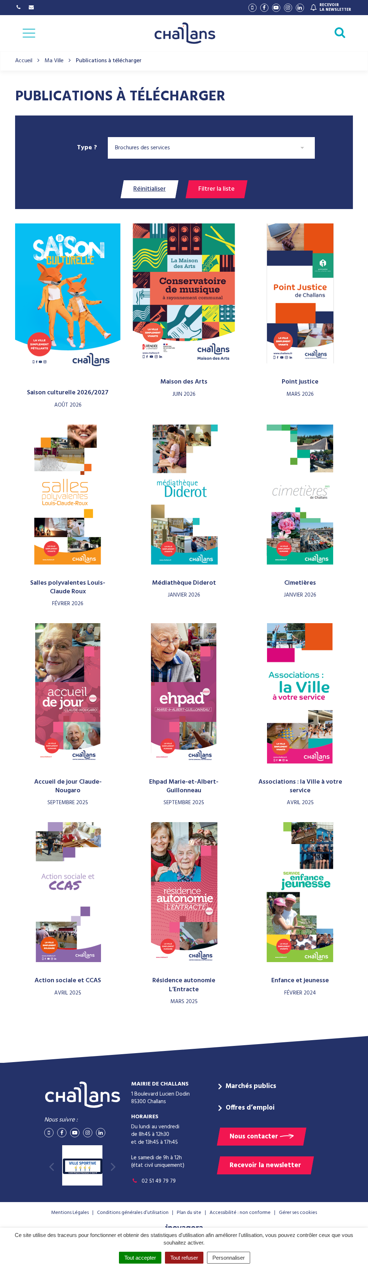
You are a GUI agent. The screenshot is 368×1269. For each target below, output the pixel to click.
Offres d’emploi (250, 1107)
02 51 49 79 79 (157, 1181)
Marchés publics (251, 1086)
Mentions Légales (70, 1213)
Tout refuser (184, 1258)
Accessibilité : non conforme (240, 1213)
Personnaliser (228, 1258)
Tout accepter (140, 1258)
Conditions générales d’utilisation (133, 1213)
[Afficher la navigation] (29, 33)
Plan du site (189, 1213)
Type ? (87, 147)
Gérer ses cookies (298, 1213)
